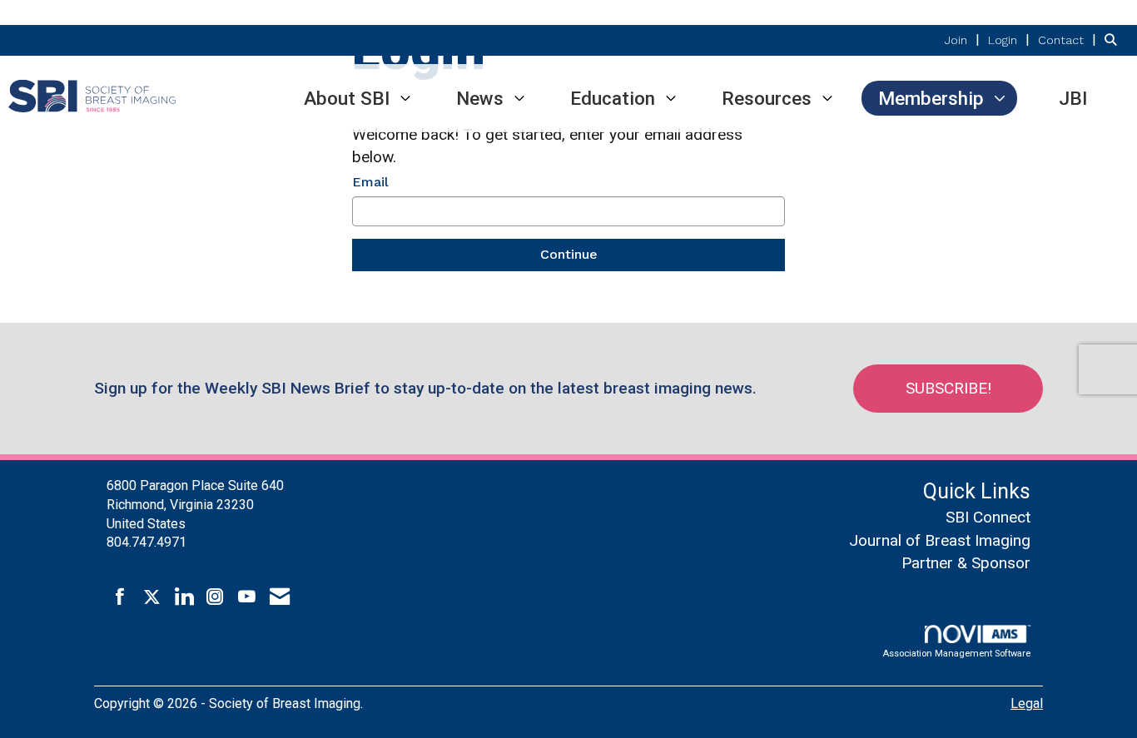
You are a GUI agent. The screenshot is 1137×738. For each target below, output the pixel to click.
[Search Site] (1115, 39)
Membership (931, 98)
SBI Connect (988, 517)
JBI (1073, 98)
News (480, 98)
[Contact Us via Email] (280, 597)
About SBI (347, 98)
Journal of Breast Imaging (939, 540)
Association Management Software (956, 653)
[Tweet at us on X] (152, 597)
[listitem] (964, 39)
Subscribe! (948, 388)
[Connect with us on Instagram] (215, 597)
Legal (1026, 703)
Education (612, 98)
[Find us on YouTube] (247, 597)
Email (370, 182)
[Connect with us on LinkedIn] (183, 597)
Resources (767, 98)
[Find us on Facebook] (120, 597)
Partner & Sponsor (965, 562)
